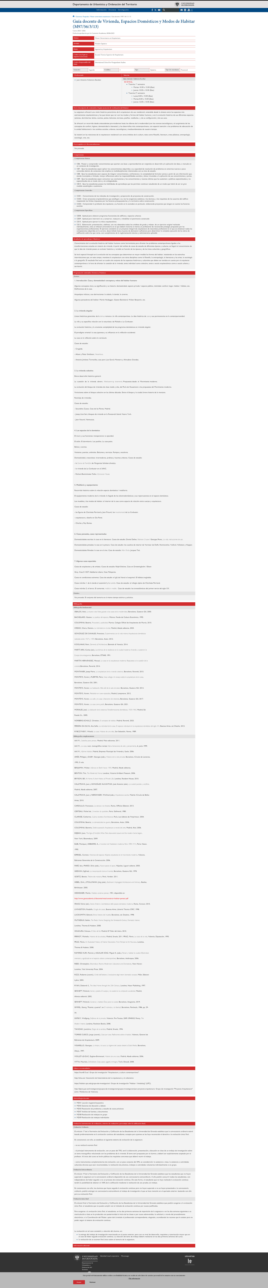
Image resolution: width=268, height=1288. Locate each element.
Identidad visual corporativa (109, 1256)
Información (101, 10)
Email (130, 82)
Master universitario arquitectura (100, 16)
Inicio (74, 16)
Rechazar (93, 1282)
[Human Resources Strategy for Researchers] (189, 1262)
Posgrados (86, 16)
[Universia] (189, 1256)
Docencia (112, 10)
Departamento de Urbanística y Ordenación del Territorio (105, 4)
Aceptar (79, 1282)
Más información (134, 1278)
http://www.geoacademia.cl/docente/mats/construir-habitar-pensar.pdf (101, 898)
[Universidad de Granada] (184, 4)
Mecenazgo (125, 1256)
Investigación (123, 10)
